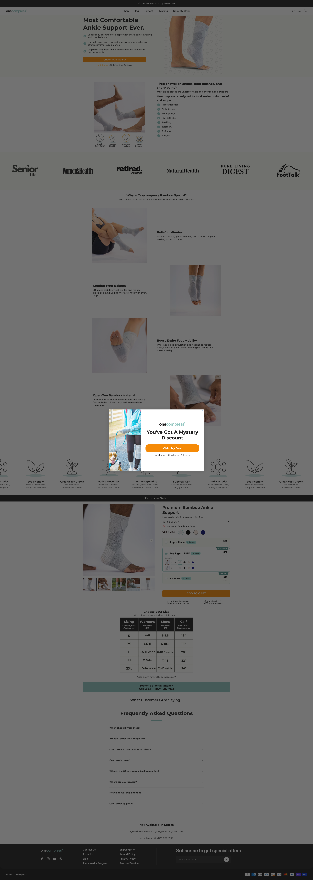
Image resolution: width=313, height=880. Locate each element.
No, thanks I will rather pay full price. (172, 455)
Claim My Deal (172, 448)
